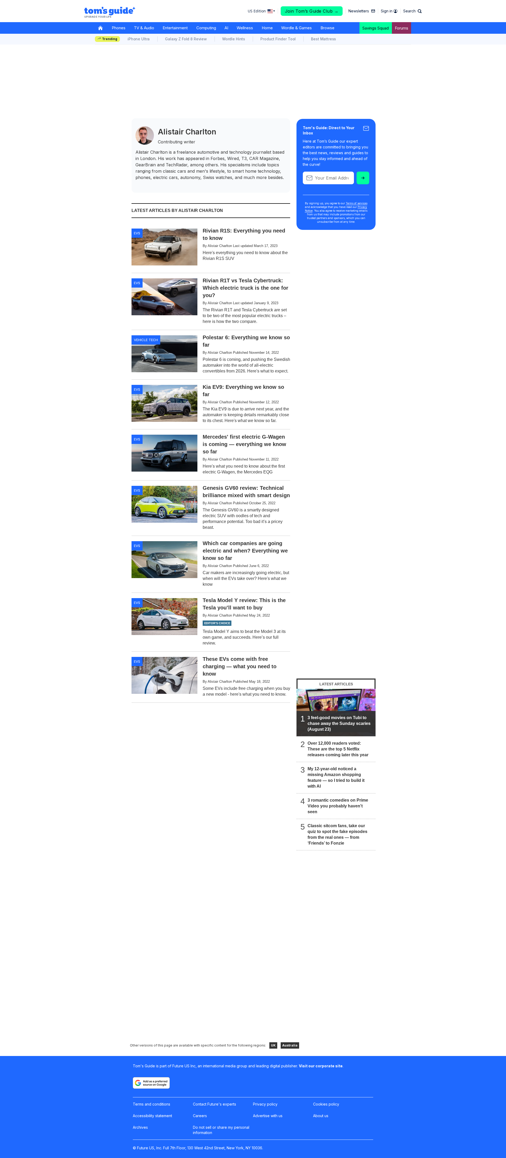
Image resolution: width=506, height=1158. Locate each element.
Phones (118, 27)
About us (320, 1115)
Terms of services (356, 203)
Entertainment (175, 27)
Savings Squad (375, 28)
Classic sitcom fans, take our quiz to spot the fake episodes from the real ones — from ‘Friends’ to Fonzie (337, 834)
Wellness (245, 27)
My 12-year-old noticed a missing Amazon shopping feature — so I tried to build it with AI (336, 777)
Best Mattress (323, 39)
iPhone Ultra (139, 39)
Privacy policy (265, 1104)
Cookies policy (326, 1104)
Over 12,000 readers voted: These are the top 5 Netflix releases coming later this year (338, 749)
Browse (327, 27)
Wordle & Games (296, 27)
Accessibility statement (152, 1115)
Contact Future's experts (214, 1104)
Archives (140, 1127)
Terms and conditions (151, 1104)
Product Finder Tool (278, 39)
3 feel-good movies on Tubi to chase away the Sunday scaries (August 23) (339, 723)
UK (273, 1045)
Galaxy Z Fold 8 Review (186, 39)
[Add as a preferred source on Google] (151, 1083)
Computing (206, 27)
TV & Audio (144, 27)
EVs (137, 233)
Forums (401, 28)
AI (226, 27)
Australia (290, 1045)
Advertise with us (268, 1115)
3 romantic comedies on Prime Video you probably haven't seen (338, 806)
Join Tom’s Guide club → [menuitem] (312, 11)
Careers (200, 1115)
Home (267, 27)
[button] (412, 11)
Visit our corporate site (321, 1066)
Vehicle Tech (146, 340)
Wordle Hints (233, 39)
